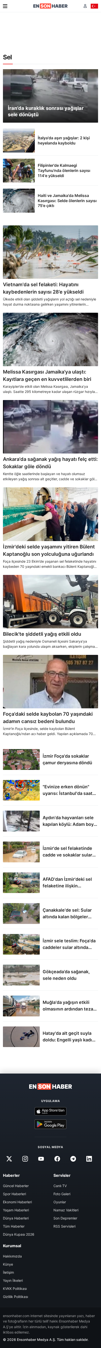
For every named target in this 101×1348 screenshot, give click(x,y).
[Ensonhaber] (50, 6)
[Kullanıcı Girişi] (85, 6)
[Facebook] (57, 1159)
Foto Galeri (61, 1194)
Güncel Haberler (16, 1186)
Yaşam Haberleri (16, 1210)
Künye (8, 1264)
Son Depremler (65, 1218)
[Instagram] (25, 1159)
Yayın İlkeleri (13, 1280)
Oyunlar (59, 1202)
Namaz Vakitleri (65, 1210)
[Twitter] (9, 1159)
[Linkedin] (89, 1159)
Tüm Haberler (14, 1226)
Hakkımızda (12, 1256)
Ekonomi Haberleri (17, 1202)
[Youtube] (41, 1159)
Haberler (11, 1175)
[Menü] (5, 6)
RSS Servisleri (64, 1226)
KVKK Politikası (15, 1288)
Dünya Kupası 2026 (18, 1234)
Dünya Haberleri (16, 1218)
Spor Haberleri (14, 1194)
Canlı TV (60, 1186)
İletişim (8, 1272)
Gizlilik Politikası (15, 1297)
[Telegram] (73, 1159)
